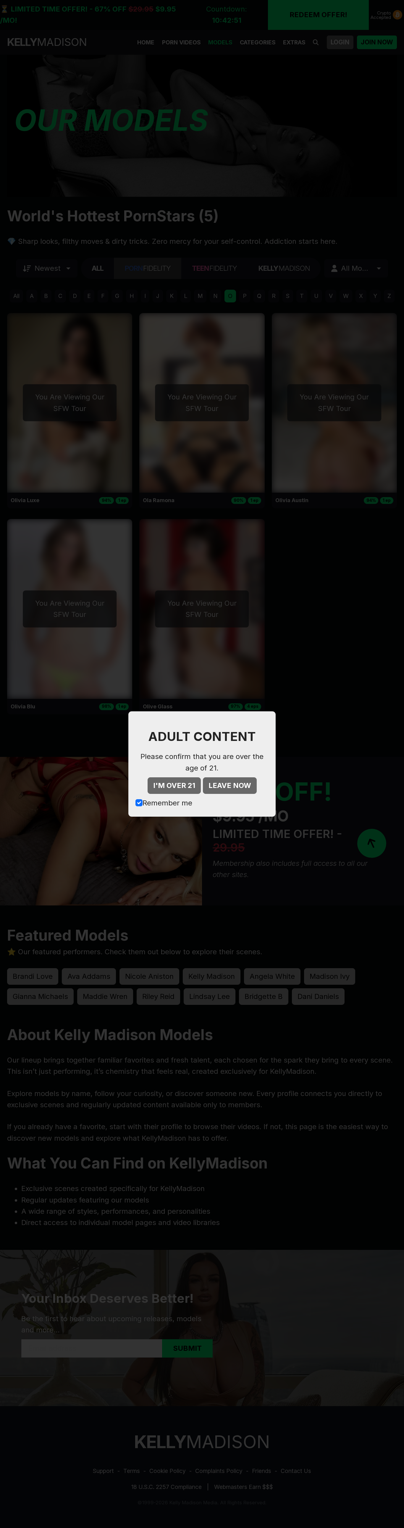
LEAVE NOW (230, 785)
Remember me (167, 803)
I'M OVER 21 (174, 785)
